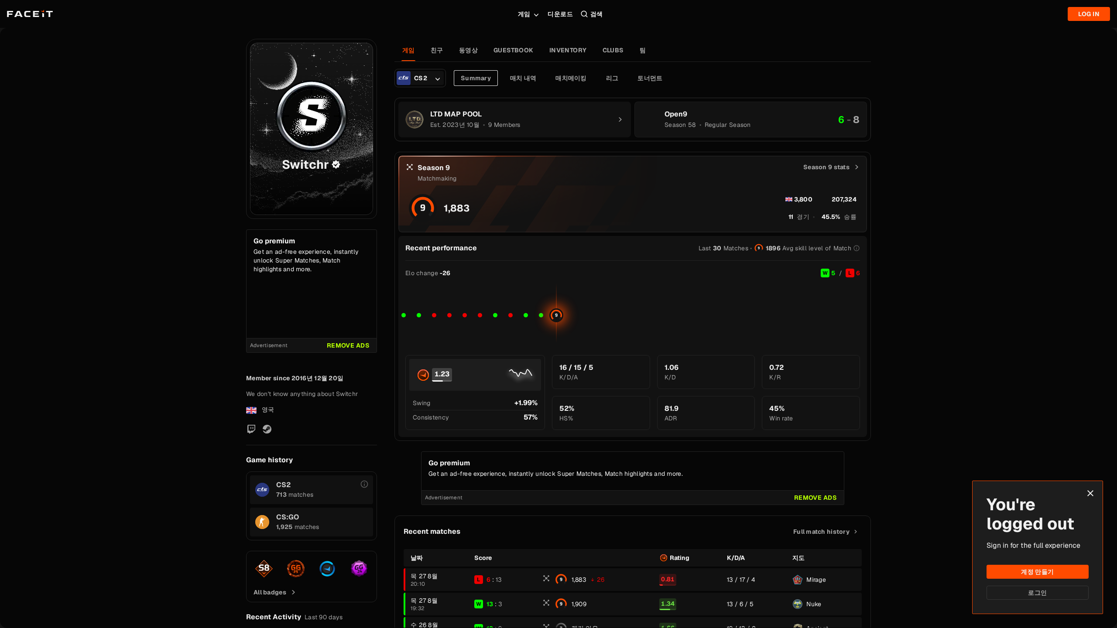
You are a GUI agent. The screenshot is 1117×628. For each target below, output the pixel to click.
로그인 (1037, 593)
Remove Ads (348, 345)
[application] (632, 313)
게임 (524, 14)
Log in (1089, 14)
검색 (596, 14)
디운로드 (560, 14)
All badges (270, 592)
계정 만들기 (1037, 572)
